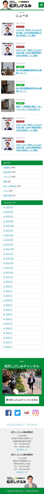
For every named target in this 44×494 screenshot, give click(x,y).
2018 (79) (8, 244)
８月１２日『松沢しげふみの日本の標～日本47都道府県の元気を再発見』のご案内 (29, 147)
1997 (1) (7, 324)
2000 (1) (7, 310)
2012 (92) (8, 272)
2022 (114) (8, 226)
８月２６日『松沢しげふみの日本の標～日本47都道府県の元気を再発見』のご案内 (29, 53)
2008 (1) (7, 291)
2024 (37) (8, 216)
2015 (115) (8, 258)
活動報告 (7, 167)
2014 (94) (8, 263)
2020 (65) (8, 235)
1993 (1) (7, 338)
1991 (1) (7, 342)
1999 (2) (7, 314)
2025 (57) (8, 212)
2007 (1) (7, 296)
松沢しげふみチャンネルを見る (23, 400)
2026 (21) (8, 207)
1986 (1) (7, 347)
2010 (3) (7, 282)
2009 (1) (7, 286)
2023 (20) (8, 221)
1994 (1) (7, 333)
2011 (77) (8, 277)
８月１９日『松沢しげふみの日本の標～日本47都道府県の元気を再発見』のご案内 (29, 127)
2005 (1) (7, 305)
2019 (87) (8, 240)
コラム (6, 191)
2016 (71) (8, 254)
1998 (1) (7, 319)
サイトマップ (32, 424)
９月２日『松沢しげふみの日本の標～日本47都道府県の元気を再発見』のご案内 (29, 33)
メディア (7, 177)
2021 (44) (8, 230)
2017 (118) (8, 249)
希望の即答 (7, 195)
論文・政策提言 (9, 186)
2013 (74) (8, 268)
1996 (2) (7, 328)
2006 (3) (7, 300)
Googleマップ (22, 449)
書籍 (5, 181)
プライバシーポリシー (15, 424)
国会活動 (7, 172)
